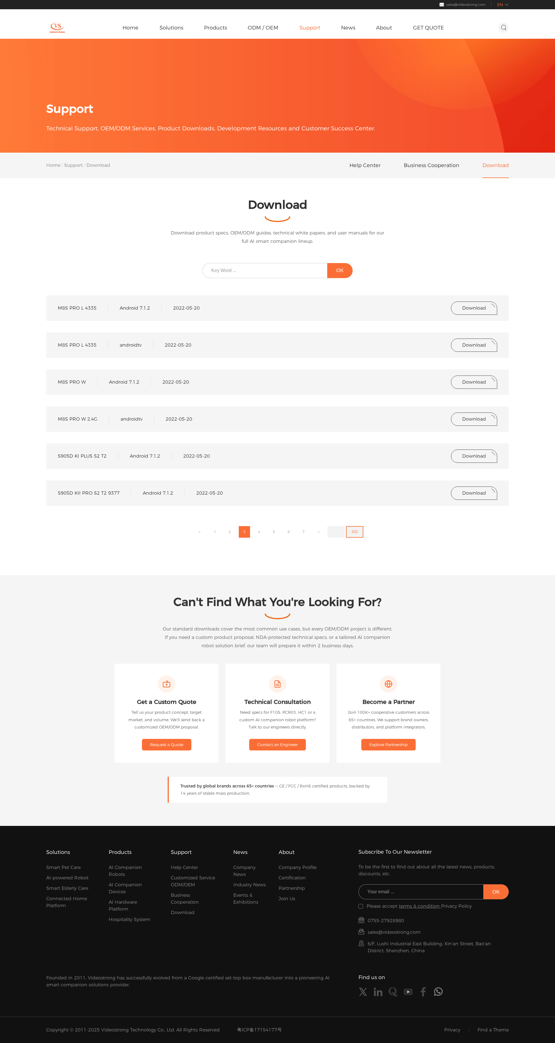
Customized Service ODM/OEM (193, 881)
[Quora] (393, 991)
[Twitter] (363, 991)
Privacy (452, 1030)
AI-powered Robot (67, 878)
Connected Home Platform (66, 902)
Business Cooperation (185, 898)
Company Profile (298, 867)
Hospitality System (129, 919)
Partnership (292, 888)
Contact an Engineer (277, 744)
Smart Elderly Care (67, 888)
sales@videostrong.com (466, 4)
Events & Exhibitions (245, 898)
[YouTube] (408, 991)
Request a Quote (166, 744)
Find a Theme (493, 1030)
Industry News (249, 884)
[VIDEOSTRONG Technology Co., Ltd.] (57, 28)
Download (183, 912)
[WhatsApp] (438, 991)
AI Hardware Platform (123, 905)
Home (53, 165)
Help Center (184, 867)
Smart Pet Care (63, 867)
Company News (244, 871)
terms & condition (420, 906)
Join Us (287, 898)
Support (73, 165)
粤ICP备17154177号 (259, 1030)
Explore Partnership (388, 744)
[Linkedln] (378, 991)
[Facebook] (423, 991)
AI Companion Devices (125, 888)
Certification (292, 878)
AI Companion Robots (125, 871)
